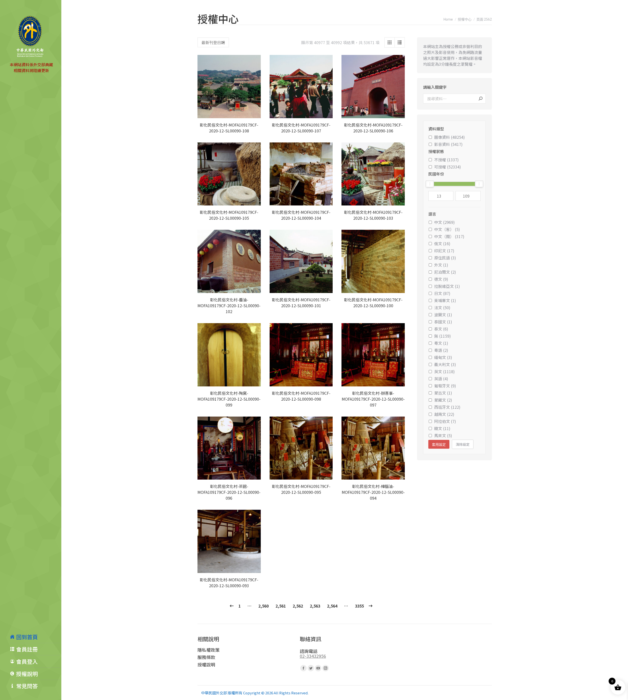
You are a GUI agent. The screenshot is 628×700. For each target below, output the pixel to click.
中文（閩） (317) (449, 236)
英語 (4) (441, 379)
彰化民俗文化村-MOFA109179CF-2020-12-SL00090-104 (301, 215)
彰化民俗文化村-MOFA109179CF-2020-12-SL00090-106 (373, 128)
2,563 (315, 606)
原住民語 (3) (445, 258)
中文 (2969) (444, 222)
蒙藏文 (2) (443, 400)
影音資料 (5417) (448, 144)
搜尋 (480, 98)
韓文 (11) (442, 428)
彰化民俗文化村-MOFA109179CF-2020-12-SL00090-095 (301, 489)
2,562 (298, 606)
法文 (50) (442, 307)
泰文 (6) (441, 329)
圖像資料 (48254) (449, 137)
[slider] (430, 183)
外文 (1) (441, 265)
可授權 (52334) (447, 167)
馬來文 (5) (443, 435)
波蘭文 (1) (443, 315)
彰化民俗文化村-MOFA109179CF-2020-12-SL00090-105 (229, 215)
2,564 (332, 606)
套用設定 (439, 444)
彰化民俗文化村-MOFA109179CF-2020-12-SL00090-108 (229, 128)
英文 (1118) (444, 371)
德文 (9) (441, 279)
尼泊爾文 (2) (445, 272)
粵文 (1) (441, 343)
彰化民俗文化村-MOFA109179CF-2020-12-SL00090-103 (373, 215)
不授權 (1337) (446, 160)
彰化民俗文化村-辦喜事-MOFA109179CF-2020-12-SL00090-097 (373, 399)
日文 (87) (442, 293)
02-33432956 (313, 656)
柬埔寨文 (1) (445, 300)
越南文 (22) (444, 414)
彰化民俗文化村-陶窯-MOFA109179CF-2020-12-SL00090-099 (229, 399)
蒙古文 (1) (443, 393)
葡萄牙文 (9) (445, 386)
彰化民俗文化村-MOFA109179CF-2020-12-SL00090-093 (229, 582)
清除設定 (463, 444)
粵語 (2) (441, 350)
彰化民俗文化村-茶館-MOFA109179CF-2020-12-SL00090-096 (229, 492)
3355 (359, 606)
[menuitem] (35, 637)
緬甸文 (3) (443, 357)
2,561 (280, 606)
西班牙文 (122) (447, 407)
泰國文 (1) (443, 322)
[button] (254, 112)
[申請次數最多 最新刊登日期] (213, 42)
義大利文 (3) (445, 364)
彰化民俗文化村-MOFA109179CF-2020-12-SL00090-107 (301, 128)
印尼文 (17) (444, 251)
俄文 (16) (442, 243)
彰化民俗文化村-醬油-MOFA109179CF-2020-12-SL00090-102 (229, 305)
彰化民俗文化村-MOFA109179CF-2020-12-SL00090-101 (301, 302)
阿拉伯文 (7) (445, 421)
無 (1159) (442, 336)
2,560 (263, 606)
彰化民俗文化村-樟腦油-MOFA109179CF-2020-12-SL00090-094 (373, 492)
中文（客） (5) (447, 229)
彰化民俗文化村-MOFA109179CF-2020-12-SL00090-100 (373, 302)
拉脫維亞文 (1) (447, 286)
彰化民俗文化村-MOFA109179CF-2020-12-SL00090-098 (301, 396)
